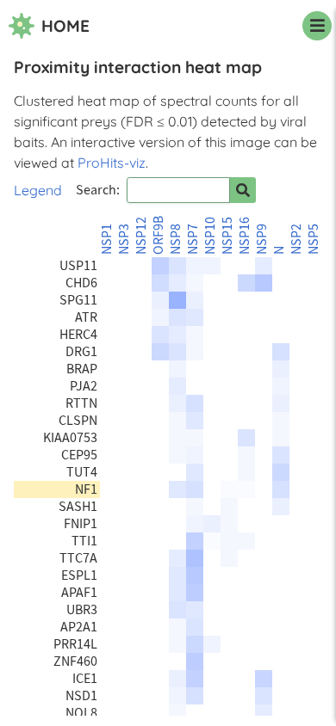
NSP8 (175, 239)
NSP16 (244, 236)
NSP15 (227, 236)
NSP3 (124, 239)
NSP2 (296, 239)
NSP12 (141, 236)
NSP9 (262, 239)
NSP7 (193, 239)
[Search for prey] (243, 190)
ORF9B (158, 235)
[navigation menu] (317, 25)
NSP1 (106, 239)
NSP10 (210, 236)
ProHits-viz (112, 162)
